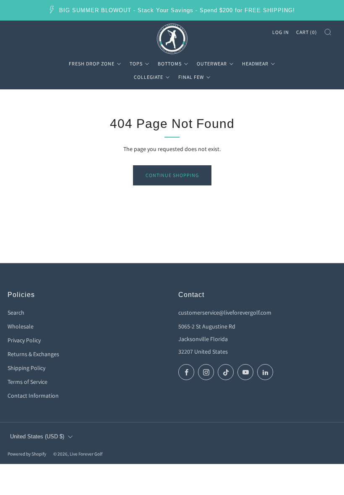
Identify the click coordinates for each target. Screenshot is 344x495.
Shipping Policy (26, 368)
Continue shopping (172, 175)
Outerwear (212, 63)
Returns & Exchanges (33, 354)
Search (16, 312)
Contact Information (33, 395)
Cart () (306, 32)
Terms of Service (27, 382)
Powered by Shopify (27, 454)
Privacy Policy (24, 340)
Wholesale (21, 326)
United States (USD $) (37, 437)
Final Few (191, 77)
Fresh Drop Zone (92, 63)
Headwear (255, 63)
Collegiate (148, 77)
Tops (136, 63)
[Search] (327, 32)
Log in (280, 32)
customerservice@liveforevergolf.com (224, 312)
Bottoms (170, 63)
